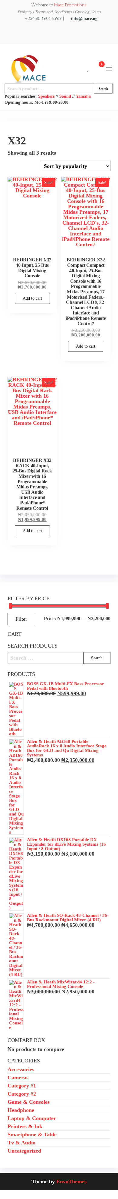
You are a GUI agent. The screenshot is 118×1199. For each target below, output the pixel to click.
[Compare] (83, 68)
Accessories (21, 1069)
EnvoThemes (71, 1181)
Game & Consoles (29, 1102)
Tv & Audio (21, 1143)
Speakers (46, 96)
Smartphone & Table (32, 1134)
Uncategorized (24, 1151)
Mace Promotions (70, 4)
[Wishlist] (88, 68)
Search (103, 88)
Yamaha (83, 96)
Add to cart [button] (32, 298)
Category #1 (22, 1086)
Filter (21, 619)
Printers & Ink (25, 1126)
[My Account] (92, 68)
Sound (65, 96)
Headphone (21, 1110)
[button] (109, 69)
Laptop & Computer (32, 1118)
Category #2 (22, 1094)
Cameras (18, 1077)
